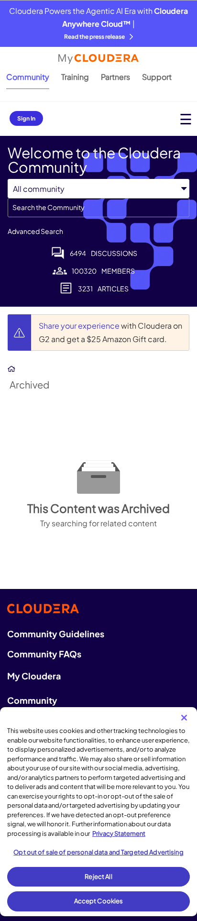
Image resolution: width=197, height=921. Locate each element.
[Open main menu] (185, 119)
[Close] (184, 717)
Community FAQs (44, 653)
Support (157, 77)
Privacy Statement (118, 833)
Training (75, 77)
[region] (98, 811)
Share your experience (80, 326)
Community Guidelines (55, 633)
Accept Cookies (98, 901)
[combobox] (98, 207)
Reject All (98, 876)
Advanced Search (35, 231)
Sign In (26, 118)
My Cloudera (34, 675)
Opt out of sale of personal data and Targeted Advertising (98, 852)
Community (27, 77)
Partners (115, 77)
